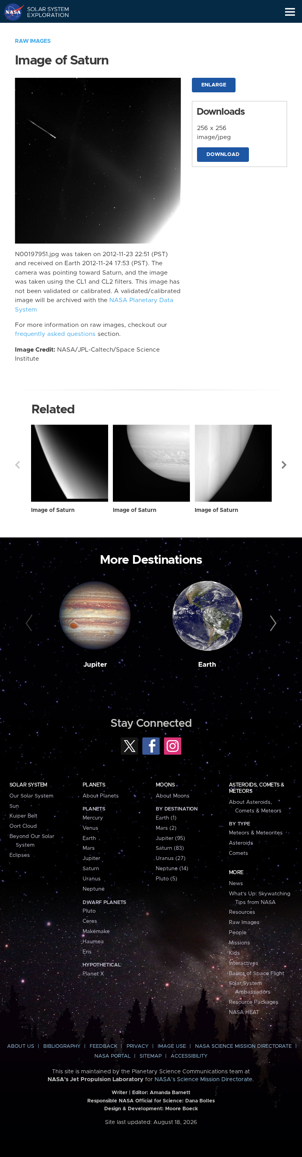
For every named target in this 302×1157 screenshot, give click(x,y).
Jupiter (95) (170, 838)
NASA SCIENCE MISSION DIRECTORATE (243, 1046)
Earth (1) (166, 818)
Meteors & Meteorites (256, 833)
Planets (94, 785)
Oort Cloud (23, 826)
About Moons (173, 796)
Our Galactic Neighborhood (43, 30)
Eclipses (19, 855)
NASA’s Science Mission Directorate (203, 1079)
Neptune (94, 889)
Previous (17, 465)
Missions (239, 943)
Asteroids (241, 843)
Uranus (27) (171, 858)
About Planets (101, 796)
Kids (234, 953)
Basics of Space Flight (256, 973)
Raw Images (32, 41)
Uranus (92, 879)
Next (285, 465)
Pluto (89, 911)
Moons (165, 785)
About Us (20, 1046)
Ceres (90, 921)
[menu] (290, 12)
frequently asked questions (55, 334)
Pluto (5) (166, 879)
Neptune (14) (172, 868)
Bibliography (62, 1046)
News (236, 883)
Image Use (172, 1046)
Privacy (138, 1046)
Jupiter (95, 664)
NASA (10, 12)
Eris (87, 952)
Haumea (93, 941)
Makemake (96, 931)
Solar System (28, 785)
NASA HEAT (244, 1012)
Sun (14, 806)
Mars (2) (166, 828)
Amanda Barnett (170, 1092)
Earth (207, 664)
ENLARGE (213, 85)
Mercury (93, 818)
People (238, 932)
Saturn (91, 868)
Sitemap (151, 1056)
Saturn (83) (170, 848)
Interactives (243, 963)
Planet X (93, 974)
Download (222, 154)
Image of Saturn (53, 510)
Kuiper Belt (23, 816)
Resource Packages (253, 1002)
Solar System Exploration (43, 12)
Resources (242, 912)
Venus (90, 828)
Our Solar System (31, 796)
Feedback (103, 1046)
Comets (238, 853)
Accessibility (189, 1056)
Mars (89, 848)
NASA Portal (112, 1056)
